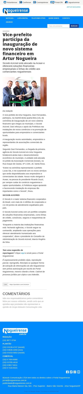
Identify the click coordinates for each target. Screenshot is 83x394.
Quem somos (54, 18)
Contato (66, 18)
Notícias (9, 18)
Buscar (74, 26)
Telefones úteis (38, 18)
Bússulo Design (35, 391)
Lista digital (22, 18)
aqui (23, 253)
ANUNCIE (9, 22)
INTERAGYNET (54, 391)
